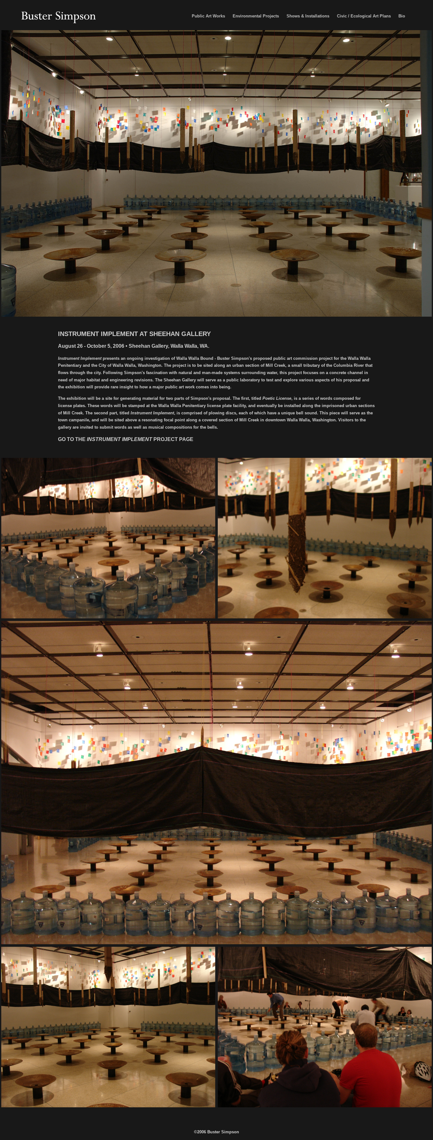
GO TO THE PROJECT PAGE (125, 439)
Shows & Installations (308, 16)
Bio (401, 16)
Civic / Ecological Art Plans (364, 16)
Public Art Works (208, 16)
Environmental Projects (256, 16)
